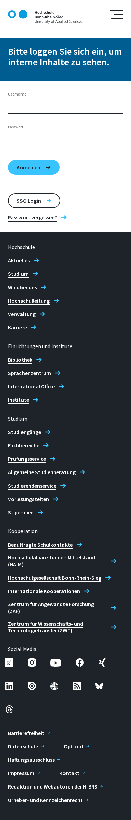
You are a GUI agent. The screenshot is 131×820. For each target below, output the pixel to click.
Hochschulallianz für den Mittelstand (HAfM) (51, 561)
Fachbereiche (23, 445)
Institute (18, 399)
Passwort (15, 126)
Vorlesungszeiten (28, 499)
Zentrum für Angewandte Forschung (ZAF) (51, 607)
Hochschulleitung (29, 300)
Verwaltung (22, 314)
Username (17, 94)
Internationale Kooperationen (44, 591)
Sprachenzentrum (29, 373)
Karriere (17, 327)
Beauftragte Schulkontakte (40, 544)
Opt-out (74, 746)
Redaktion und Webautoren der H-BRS (52, 786)
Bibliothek (20, 359)
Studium (18, 273)
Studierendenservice (32, 485)
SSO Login (29, 200)
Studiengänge (24, 432)
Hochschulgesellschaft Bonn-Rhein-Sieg (54, 577)
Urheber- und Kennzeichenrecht (45, 800)
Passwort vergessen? (32, 217)
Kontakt (69, 773)
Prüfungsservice (27, 458)
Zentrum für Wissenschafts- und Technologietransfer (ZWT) (45, 627)
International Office (31, 386)
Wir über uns (22, 287)
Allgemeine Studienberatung (42, 472)
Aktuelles (19, 260)
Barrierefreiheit (26, 733)
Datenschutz (23, 746)
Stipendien (21, 512)
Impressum (21, 773)
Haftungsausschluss (31, 759)
